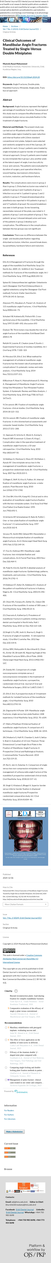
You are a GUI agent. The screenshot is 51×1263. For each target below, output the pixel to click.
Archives (14, 26)
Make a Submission (14, 1132)
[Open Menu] (3, 20)
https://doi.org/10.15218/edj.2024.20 (23, 77)
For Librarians (9, 1119)
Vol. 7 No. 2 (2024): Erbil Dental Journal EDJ (21, 29)
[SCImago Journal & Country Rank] (32, 15)
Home (5, 26)
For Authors (9, 1115)
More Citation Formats (14, 904)
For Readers (9, 1110)
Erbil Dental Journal (25, 1209)
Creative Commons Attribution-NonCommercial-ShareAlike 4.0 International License (22, 958)
